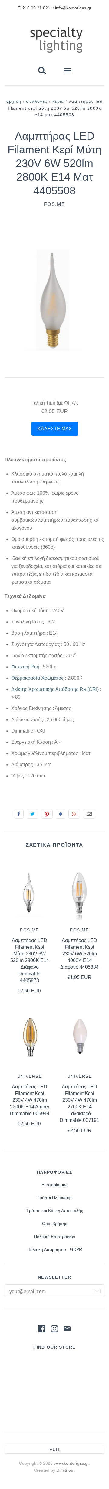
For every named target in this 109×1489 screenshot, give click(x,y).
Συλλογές (36, 101)
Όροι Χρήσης (54, 1223)
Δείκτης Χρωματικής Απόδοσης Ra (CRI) (55, 689)
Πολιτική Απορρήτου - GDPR (54, 1249)
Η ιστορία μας (54, 1184)
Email (89, 814)
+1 (74, 814)
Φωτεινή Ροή (25, 666)
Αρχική (13, 101)
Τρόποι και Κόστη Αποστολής (54, 1210)
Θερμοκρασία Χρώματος (37, 678)
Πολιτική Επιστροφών (54, 1236)
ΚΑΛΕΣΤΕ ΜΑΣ (55, 428)
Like (19, 814)
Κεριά (58, 101)
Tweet (32, 814)
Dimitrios (65, 1470)
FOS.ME (54, 204)
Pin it (47, 814)
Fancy (60, 814)
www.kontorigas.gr (71, 1463)
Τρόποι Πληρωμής (54, 1197)
